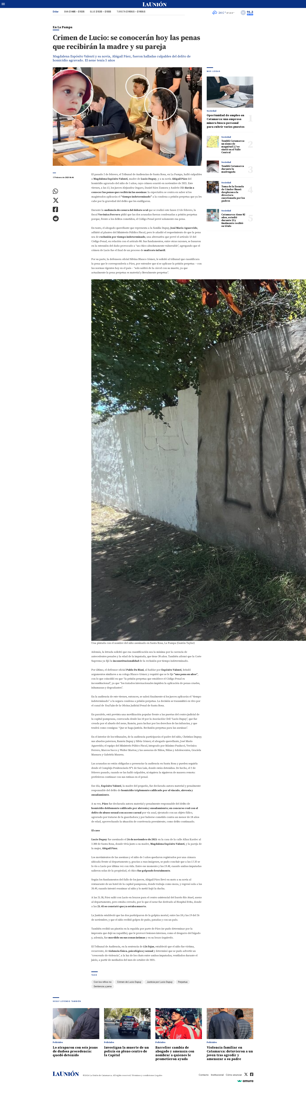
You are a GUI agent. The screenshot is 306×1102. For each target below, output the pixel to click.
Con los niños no (103, 982)
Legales (158, 1075)
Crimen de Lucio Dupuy (129, 982)
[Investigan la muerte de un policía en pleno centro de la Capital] (127, 1023)
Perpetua (182, 982)
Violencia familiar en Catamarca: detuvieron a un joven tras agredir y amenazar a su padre (230, 1053)
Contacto (204, 1074)
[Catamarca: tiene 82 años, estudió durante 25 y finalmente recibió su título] (213, 215)
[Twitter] (70, 200)
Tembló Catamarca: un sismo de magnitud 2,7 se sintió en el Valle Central (233, 146)
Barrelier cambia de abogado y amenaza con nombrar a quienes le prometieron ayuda (174, 1053)
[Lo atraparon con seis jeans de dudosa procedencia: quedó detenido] (76, 1023)
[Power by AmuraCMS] (245, 1081)
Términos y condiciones (142, 1075)
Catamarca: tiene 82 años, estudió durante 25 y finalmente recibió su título (233, 220)
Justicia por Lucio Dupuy (159, 982)
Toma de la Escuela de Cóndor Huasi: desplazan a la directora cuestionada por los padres (233, 193)
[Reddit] (70, 218)
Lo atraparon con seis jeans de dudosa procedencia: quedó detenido (75, 1051)
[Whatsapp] (70, 191)
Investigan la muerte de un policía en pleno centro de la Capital (126, 1051)
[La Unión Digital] (155, 4)
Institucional (217, 1074)
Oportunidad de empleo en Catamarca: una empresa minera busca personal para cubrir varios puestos (225, 121)
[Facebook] (70, 209)
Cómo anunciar (234, 1074)
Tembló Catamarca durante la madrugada (232, 169)
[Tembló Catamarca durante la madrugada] (213, 167)
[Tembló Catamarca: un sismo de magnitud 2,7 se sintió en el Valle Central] (213, 141)
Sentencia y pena (103, 986)
